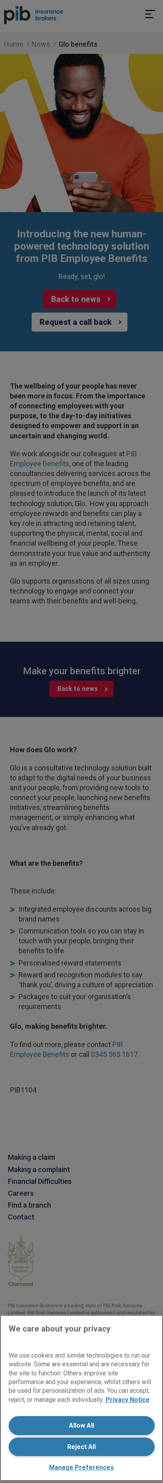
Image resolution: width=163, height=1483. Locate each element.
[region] (81, 1398)
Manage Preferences (81, 1467)
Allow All (81, 1425)
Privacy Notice (128, 1399)
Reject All (81, 1447)
